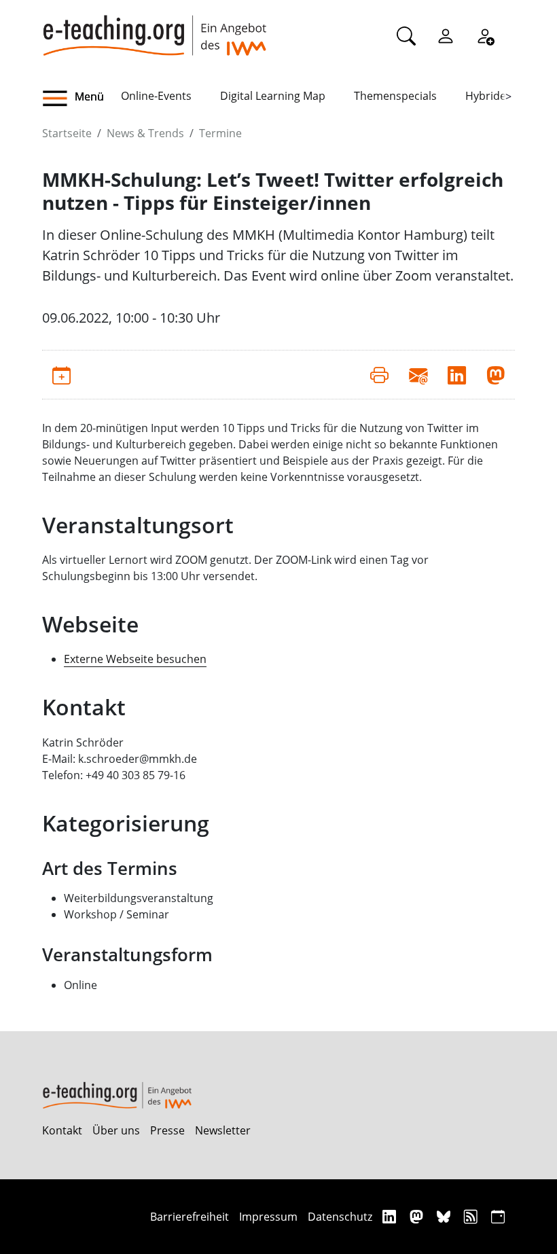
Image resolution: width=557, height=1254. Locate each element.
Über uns (116, 1130)
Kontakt (62, 1130)
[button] (81, 98)
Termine (220, 133)
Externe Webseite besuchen (135, 658)
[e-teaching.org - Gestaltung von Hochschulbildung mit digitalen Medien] (154, 28)
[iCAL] (498, 1216)
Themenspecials (395, 95)
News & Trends (145, 133)
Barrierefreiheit (189, 1216)
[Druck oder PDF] (379, 374)
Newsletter (223, 1130)
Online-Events (156, 95)
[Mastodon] (418, 1216)
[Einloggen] (445, 35)
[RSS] (472, 1216)
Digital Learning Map (272, 95)
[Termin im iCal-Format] (61, 374)
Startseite (67, 133)
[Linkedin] (390, 1216)
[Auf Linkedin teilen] (456, 374)
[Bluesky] (445, 1216)
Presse (167, 1130)
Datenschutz (340, 1216)
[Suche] (406, 35)
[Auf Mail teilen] (418, 374)
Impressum (268, 1216)
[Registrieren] (485, 35)
